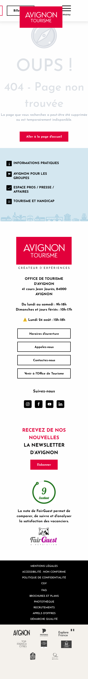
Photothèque (44, 602)
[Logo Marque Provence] (44, 632)
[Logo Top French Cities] (22, 644)
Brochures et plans (44, 596)
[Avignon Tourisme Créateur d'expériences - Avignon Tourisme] (41, 17)
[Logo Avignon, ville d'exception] (22, 632)
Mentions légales (44, 566)
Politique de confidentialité (44, 577)
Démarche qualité (44, 619)
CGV (44, 583)
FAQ (44, 590)
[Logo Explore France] (66, 632)
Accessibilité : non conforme (44, 572)
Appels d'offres (44, 613)
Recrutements (44, 607)
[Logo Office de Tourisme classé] (44, 644)
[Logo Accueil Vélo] (33, 656)
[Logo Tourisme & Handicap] (66, 644)
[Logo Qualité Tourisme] (55, 656)
